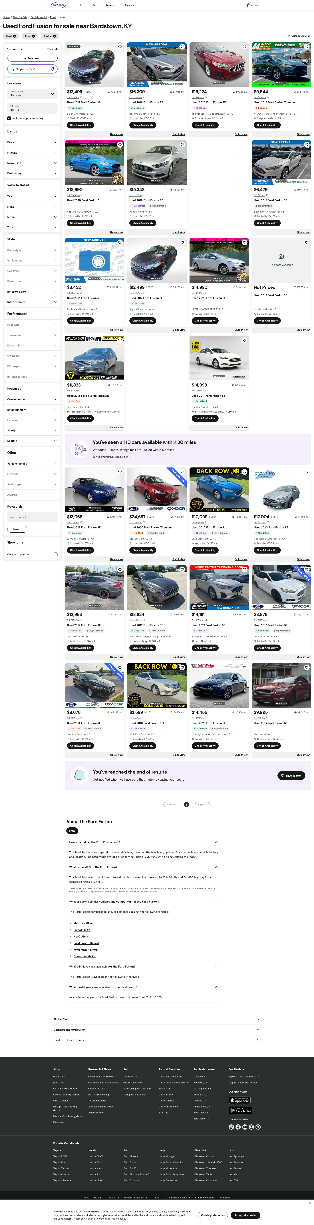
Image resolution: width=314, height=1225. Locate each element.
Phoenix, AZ (200, 1094)
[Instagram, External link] (251, 1127)
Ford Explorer (131, 1180)
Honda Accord (96, 1168)
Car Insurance (166, 1100)
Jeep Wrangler (167, 1156)
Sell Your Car (130, 1076)
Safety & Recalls (97, 1100)
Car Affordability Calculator (174, 1082)
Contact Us (113, 1197)
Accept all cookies (245, 1215)
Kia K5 (233, 1174)
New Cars (58, 1082)
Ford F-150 (130, 1168)
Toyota (57, 1150)
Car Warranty (166, 1094)
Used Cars (59, 1076)
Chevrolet (200, 1150)
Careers (157, 1197)
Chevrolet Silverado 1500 (208, 1162)
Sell (94, 5)
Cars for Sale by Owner (66, 1094)
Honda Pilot (94, 1174)
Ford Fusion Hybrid (86, 943)
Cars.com (185, 1211)
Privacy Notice (91, 1211)
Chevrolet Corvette (205, 1156)
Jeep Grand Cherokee (171, 1162)
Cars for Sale (20, 17)
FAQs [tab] (72, 830)
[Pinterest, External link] (258, 1127)
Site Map (163, 1112)
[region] (157, 1212)
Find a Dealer (60, 1100)
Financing (58, 1122)
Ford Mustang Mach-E (136, 1174)
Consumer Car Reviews (101, 1076)
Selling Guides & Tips (134, 1094)
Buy (81, 5)
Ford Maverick (132, 1156)
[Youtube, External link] (244, 1127)
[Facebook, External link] (238, 1127)
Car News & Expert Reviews (103, 1082)
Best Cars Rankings (99, 1094)
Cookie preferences (213, 1215)
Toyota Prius (60, 1162)
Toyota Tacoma (61, 1168)
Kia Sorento (236, 1162)
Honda (92, 1150)
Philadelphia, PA (202, 1106)
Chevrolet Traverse (205, 1168)
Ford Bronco (131, 1162)
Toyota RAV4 (60, 1156)
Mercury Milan (83, 923)
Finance (129, 5)
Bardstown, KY (39, 17)
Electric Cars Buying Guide (68, 1116)
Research (111, 5)
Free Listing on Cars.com (137, 1088)
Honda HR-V (95, 1180)
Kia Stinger (236, 1168)
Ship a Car (164, 1088)
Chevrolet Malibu (85, 956)
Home (6, 17)
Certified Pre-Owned (65, 1088)
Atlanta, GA (200, 1100)
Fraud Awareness (204, 1197)
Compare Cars (96, 1088)
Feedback (225, 1197)
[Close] (310, 1203)
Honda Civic (95, 1162)
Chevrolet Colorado (205, 1180)
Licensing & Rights (177, 1197)
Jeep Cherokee (168, 1180)
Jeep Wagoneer (168, 1168)
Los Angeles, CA (203, 1088)
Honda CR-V (95, 1156)
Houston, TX (200, 1082)
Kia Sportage (237, 1156)
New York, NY (201, 1112)
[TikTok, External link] (231, 1127)
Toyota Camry (61, 1174)
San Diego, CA (201, 1118)
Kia (232, 1150)
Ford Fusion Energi (86, 949)
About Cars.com (93, 1197)
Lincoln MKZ (82, 930)
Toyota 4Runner (62, 1180)
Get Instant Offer (133, 1082)
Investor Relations (134, 1197)
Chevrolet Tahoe (203, 1174)
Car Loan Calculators (170, 1076)
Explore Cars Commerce (242, 1076)
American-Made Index (100, 1106)
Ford (53, 17)
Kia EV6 (234, 1180)
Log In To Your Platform (242, 1082)
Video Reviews (96, 1112)
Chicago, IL (200, 1076)
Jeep (162, 1150)
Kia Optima (81, 936)
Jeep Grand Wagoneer (172, 1174)
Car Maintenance (168, 1106)
